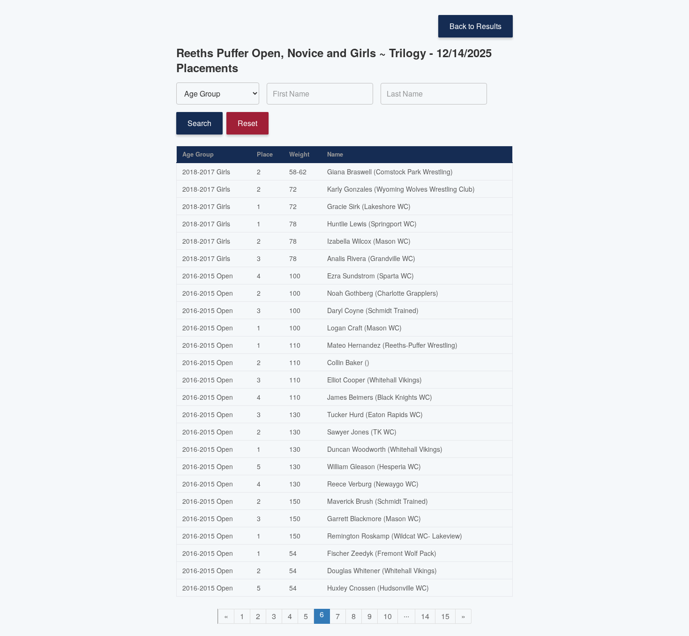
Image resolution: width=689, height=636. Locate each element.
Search (199, 123)
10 (387, 616)
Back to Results (475, 26)
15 (445, 616)
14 (425, 616)
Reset (247, 123)
